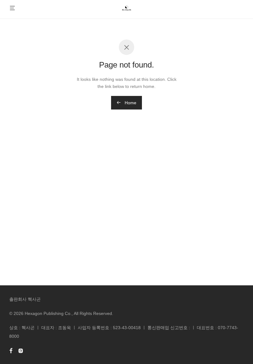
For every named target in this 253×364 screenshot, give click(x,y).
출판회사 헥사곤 (25, 299)
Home (129, 102)
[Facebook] (10, 350)
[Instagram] (20, 350)
